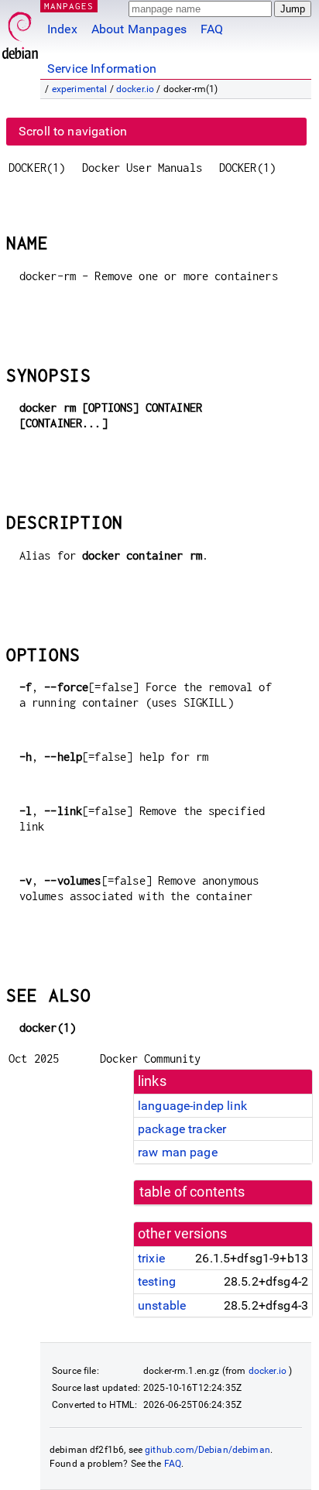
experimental (80, 89)
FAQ (212, 29)
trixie (151, 1258)
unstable (162, 1305)
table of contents (192, 1192)
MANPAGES (69, 6)
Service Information (101, 68)
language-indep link (192, 1105)
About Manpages (139, 29)
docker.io (135, 89)
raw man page (178, 1152)
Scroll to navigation (73, 131)
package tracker (182, 1129)
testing (157, 1281)
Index (62, 29)
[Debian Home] (20, 31)
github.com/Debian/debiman (207, 1449)
